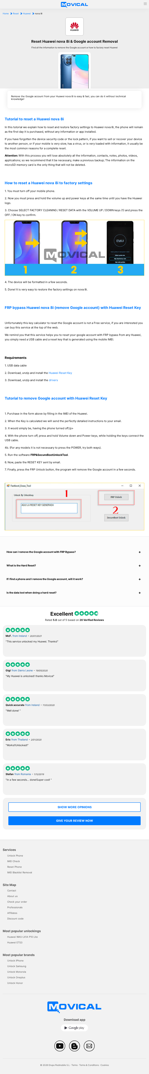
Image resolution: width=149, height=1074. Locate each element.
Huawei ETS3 (14, 942)
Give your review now (74, 820)
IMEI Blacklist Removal (19, 872)
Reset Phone (14, 866)
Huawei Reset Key (60, 373)
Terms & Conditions (89, 1065)
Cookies (104, 1065)
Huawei (27, 13)
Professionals (15, 907)
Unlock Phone (15, 855)
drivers (53, 380)
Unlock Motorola (16, 971)
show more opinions (75, 807)
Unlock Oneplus (16, 977)
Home (6, 13)
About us (12, 896)
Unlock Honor (15, 983)
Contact (11, 890)
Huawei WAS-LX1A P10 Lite (22, 936)
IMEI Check (13, 861)
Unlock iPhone (15, 960)
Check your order (17, 901)
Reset (16, 13)
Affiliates (12, 912)
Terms (74, 1065)
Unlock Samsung (16, 966)
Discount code (15, 918)
